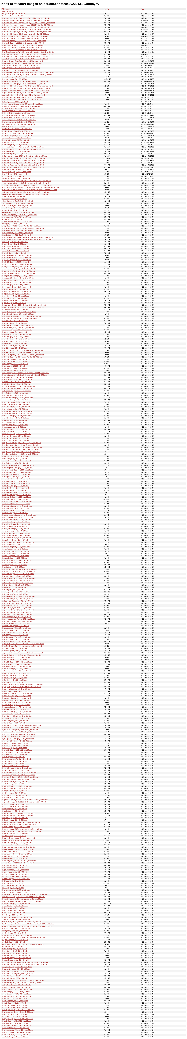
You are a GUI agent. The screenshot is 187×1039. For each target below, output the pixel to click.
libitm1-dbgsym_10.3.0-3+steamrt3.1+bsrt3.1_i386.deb (20, 727)
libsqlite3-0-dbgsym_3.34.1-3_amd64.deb (16, 339)
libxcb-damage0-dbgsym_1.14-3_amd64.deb (17, 470)
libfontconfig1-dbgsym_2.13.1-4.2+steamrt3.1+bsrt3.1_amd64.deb (24, 894)
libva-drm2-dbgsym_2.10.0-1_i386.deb (15, 404)
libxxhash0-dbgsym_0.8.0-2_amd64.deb (16, 641)
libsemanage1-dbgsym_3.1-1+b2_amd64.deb (17, 325)
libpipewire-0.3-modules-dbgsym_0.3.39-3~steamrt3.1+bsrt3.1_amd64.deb (27, 86)
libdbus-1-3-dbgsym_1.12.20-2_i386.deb (16, 827)
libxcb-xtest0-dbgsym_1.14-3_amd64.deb (16, 551)
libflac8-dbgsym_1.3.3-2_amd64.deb (14, 809)
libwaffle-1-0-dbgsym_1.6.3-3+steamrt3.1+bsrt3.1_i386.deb (22, 230)
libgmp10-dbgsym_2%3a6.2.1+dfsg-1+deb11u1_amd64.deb (22, 61)
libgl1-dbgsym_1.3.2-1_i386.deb (13, 910)
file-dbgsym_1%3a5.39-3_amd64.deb (15, 931)
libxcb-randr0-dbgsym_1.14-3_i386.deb (15, 499)
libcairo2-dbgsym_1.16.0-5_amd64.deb (15, 1014)
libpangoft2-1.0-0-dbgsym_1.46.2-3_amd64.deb (18, 273)
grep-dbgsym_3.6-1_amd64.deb (13, 946)
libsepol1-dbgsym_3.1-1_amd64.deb (14, 332)
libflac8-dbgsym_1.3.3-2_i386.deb (13, 811)
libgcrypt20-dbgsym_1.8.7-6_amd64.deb (16, 903)
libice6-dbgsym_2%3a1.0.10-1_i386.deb (16, 718)
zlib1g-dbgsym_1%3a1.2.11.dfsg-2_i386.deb (17, 203)
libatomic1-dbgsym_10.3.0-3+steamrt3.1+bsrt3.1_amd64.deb (23, 980)
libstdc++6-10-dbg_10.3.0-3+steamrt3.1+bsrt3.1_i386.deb (21, 352)
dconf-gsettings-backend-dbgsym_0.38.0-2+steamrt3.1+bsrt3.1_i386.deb (27, 926)
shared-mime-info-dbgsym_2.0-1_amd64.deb (17, 221)
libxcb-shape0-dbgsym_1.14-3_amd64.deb (16, 519)
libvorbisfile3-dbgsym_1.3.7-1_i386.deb (15, 440)
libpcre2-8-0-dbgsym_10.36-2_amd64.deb (16, 246)
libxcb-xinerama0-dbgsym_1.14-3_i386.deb (17, 544)
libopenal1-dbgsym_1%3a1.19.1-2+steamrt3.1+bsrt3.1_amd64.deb (25, 800)
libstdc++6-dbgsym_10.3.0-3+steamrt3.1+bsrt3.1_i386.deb (22, 357)
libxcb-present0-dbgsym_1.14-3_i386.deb (16, 495)
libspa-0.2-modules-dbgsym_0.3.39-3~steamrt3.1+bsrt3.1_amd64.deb (26, 90)
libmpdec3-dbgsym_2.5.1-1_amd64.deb (15, 766)
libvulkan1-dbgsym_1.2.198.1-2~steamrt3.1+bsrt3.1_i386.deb (23, 43)
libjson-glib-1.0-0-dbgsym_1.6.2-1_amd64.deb (18, 739)
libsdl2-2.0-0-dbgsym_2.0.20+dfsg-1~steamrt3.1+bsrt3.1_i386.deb (24, 38)
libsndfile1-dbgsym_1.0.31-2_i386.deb (15, 153)
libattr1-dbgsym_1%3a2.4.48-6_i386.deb (16, 992)
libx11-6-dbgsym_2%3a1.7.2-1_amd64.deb (17, 129)
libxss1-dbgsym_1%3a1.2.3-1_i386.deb (15, 630)
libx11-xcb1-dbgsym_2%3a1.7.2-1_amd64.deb (18, 133)
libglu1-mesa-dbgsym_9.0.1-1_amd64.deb (16, 671)
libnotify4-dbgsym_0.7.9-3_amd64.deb (15, 790)
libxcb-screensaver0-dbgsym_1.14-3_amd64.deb (19, 515)
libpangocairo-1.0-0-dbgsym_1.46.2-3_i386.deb (18, 271)
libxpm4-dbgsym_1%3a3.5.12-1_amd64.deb (17, 605)
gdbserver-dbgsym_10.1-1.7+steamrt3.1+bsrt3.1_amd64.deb (23, 944)
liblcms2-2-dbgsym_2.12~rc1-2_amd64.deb (17, 750)
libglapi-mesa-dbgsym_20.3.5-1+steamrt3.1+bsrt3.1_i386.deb (23, 163)
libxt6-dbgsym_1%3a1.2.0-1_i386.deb (15, 635)
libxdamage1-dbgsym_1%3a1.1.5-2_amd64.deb (18, 578)
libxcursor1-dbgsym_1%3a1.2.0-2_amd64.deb (18, 574)
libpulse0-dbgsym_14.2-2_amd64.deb (15, 300)
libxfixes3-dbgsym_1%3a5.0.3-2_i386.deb (16, 585)
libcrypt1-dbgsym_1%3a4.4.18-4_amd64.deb (17, 1030)
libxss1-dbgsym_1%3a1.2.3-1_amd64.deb (16, 628)
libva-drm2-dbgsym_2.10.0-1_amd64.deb (16, 402)
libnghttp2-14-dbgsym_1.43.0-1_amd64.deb (17, 786)
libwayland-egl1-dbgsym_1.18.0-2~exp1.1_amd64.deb (21, 452)
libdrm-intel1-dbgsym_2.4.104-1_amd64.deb (17, 842)
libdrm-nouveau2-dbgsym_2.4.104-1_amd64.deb (19, 847)
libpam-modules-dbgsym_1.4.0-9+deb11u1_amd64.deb (21, 106)
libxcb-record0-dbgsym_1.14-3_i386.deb (16, 504)
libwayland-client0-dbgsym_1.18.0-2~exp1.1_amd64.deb (21, 443)
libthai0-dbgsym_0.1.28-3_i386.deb (14, 370)
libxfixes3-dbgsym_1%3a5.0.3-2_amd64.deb (17, 583)
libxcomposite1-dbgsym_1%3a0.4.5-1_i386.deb (18, 571)
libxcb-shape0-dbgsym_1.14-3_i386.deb (16, 522)
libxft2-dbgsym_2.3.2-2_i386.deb (13, 590)
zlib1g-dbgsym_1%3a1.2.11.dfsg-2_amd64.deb (18, 201)
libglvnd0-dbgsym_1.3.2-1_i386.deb (14, 678)
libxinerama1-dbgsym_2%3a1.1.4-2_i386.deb (17, 598)
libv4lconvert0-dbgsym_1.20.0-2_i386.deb (16, 400)
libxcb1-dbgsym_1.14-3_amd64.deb (14, 565)
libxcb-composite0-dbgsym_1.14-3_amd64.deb (18, 465)
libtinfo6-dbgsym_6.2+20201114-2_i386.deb (17, 379)
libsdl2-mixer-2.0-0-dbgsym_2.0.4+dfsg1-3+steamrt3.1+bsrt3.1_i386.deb (27, 239)
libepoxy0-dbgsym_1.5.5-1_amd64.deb (15, 870)
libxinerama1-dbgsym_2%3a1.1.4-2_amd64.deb (18, 596)
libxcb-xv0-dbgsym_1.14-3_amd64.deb (15, 556)
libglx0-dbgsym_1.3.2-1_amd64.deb (14, 680)
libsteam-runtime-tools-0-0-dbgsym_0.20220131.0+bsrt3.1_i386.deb (25, 20)
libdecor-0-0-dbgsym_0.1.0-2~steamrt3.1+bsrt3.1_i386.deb (22, 47)
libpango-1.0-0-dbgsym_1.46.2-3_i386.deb (16, 266)
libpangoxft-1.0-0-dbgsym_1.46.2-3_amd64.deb (18, 278)
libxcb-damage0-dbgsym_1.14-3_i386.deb (16, 472)
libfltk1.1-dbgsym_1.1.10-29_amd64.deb (16, 890)
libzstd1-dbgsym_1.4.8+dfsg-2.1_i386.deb (16, 208)
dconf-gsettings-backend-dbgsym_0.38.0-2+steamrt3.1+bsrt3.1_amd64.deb (28, 924)
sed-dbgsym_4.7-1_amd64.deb (12, 219)
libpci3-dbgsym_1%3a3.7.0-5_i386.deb (15, 285)
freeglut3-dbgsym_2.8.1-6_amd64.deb (15, 940)
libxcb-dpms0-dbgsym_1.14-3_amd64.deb (16, 474)
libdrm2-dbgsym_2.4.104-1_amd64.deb (15, 856)
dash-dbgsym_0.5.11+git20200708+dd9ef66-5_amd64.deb (22, 921)
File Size (107, 9)
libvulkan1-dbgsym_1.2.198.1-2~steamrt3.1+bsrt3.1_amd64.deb (24, 41)
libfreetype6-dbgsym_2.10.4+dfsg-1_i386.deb (17, 815)
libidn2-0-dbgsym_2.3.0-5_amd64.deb (15, 721)
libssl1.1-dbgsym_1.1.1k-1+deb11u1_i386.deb (18, 122)
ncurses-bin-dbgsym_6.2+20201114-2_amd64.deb (19, 215)
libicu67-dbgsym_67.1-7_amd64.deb (14, 174)
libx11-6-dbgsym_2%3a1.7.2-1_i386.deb (16, 131)
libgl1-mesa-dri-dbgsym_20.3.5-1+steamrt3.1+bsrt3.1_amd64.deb (24, 156)
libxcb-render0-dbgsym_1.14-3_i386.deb (16, 508)
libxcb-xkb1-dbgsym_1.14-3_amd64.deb (16, 547)
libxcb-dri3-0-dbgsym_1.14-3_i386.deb (15, 486)
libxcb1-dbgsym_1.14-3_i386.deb (13, 567)
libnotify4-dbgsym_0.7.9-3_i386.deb (14, 793)
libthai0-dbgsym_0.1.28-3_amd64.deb (15, 368)
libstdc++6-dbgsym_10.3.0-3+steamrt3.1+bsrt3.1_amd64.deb (23, 355)
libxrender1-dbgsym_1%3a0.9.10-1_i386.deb (17, 621)
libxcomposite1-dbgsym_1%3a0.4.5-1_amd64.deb (19, 569)
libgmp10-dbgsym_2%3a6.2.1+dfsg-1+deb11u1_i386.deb (21, 63)
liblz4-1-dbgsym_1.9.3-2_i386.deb (13, 757)
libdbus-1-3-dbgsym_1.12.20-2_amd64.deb (17, 917)
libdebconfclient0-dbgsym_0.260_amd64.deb (17, 169)
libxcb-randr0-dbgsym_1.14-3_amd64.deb (16, 497)
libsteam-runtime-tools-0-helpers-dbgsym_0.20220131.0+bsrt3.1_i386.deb (27, 25)
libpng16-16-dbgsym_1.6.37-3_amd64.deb (16, 291)
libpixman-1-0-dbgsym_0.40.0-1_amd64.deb (17, 255)
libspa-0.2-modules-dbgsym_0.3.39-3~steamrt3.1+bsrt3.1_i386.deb (25, 93)
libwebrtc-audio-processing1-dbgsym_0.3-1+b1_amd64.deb (22, 97)
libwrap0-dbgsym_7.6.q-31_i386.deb (14, 458)
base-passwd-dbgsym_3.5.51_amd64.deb (16, 172)
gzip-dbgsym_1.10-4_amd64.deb (13, 912)
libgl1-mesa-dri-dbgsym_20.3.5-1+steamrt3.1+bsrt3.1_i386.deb (23, 158)
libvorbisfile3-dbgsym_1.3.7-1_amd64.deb (16, 438)
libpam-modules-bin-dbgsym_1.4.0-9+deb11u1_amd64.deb (22, 104)
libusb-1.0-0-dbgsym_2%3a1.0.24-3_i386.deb (17, 388)
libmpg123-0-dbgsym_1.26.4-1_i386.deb (16, 770)
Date (142, 9)
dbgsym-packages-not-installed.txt (13, 14)
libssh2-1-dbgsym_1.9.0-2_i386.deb (14, 348)
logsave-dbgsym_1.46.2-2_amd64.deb (15, 210)
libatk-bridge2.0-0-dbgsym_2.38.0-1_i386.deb (17, 974)
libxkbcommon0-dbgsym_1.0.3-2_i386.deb (16, 603)
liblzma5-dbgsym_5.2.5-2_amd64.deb (15, 648)
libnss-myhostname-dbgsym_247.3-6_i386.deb (18, 117)
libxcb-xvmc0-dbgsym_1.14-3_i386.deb (15, 562)
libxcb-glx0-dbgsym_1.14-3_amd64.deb (15, 488)
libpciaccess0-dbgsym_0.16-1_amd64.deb (16, 287)
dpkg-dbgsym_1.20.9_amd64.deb (13, 915)
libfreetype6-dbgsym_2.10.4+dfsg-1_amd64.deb (18, 813)
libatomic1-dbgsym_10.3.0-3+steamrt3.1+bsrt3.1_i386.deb (22, 982)
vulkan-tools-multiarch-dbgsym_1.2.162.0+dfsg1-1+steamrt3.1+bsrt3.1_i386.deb (29, 190)
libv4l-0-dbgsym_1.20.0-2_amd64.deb (15, 393)
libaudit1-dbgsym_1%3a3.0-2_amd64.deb (16, 994)
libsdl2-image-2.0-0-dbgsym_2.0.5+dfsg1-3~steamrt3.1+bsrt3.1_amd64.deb (28, 72)
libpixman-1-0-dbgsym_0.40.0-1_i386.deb (16, 257)
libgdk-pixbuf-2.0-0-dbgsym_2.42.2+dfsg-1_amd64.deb (21, 822)
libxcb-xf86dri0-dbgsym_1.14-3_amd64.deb (17, 533)
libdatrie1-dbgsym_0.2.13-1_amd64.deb (15, 1034)
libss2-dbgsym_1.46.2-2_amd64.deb (14, 343)
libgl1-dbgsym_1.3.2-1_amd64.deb (14, 908)
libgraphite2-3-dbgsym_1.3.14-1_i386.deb (16, 696)
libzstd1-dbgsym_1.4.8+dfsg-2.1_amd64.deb (17, 206)
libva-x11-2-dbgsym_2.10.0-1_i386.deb (15, 418)
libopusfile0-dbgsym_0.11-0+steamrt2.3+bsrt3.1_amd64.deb (22, 653)
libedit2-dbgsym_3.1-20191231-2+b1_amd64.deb (19, 861)
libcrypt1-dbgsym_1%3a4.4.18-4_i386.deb (16, 1032)
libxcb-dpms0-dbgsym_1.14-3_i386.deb (15, 477)
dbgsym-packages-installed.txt (12, 16)
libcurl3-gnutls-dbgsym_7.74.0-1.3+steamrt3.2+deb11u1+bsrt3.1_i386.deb (27, 54)
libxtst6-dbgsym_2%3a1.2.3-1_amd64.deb (16, 637)
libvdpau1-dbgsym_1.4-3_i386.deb (14, 427)
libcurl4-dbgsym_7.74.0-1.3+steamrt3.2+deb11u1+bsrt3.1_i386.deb (25, 59)
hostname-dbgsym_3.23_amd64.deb (14, 949)
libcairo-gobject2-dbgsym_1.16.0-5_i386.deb (17, 1012)
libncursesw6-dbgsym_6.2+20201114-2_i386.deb (19, 779)
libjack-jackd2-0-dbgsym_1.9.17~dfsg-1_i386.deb (19, 732)
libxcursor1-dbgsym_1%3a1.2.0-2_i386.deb (17, 576)
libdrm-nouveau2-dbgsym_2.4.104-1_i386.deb (18, 849)
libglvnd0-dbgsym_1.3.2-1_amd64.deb (15, 675)
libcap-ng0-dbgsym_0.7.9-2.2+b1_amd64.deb (17, 1019)
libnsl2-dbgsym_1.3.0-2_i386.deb (13, 797)
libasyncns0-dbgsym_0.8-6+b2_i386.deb (16, 969)
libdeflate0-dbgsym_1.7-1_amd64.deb (15, 833)
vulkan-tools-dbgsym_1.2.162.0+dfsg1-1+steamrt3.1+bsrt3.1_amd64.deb (27, 185)
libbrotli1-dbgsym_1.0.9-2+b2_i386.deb (15, 998)
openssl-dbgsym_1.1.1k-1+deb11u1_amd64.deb (18, 124)
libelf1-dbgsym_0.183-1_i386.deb (13, 867)
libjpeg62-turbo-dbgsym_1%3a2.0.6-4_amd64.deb (19, 734)
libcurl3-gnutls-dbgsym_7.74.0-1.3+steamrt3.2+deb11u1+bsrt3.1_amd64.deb (28, 52)
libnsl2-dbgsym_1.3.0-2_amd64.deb (14, 795)
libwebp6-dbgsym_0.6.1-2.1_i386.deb (15, 79)
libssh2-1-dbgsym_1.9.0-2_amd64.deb (15, 345)
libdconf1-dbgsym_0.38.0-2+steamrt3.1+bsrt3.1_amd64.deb (22, 829)
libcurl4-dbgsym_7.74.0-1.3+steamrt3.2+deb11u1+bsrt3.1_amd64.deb (26, 56)
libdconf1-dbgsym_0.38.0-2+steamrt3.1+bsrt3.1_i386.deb (21, 831)
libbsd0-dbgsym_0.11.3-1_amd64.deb (15, 1001)
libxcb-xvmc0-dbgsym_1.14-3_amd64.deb (16, 560)
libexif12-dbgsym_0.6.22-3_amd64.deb (15, 874)
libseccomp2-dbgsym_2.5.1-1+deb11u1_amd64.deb (20, 65)
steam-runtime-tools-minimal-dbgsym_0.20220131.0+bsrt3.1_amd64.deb (27, 29)
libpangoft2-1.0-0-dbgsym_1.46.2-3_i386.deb (17, 276)
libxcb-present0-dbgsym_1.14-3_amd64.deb (17, 492)
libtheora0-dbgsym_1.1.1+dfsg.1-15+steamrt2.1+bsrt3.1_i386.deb (24, 375)
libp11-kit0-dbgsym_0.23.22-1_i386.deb (15, 262)
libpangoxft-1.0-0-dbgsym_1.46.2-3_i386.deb (17, 280)
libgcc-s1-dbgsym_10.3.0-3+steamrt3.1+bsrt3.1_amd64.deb (22, 899)
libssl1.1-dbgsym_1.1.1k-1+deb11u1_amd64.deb (19, 120)
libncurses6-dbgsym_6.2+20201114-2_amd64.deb (19, 772)
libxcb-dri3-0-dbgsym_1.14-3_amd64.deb (16, 483)
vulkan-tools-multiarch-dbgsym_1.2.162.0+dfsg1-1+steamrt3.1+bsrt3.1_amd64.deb (30, 187)
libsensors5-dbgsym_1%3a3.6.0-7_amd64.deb (18, 327)
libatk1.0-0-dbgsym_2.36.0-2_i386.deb (15, 978)
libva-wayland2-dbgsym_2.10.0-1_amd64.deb (18, 411)
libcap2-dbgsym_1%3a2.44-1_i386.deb (15, 1023)
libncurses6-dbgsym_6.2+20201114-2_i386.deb (18, 775)
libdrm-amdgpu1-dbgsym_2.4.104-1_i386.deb (17, 840)
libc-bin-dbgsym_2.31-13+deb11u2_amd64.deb (18, 111)
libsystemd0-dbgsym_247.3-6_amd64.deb (16, 138)
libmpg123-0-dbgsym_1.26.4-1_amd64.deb (17, 768)
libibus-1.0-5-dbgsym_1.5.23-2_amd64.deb (17, 711)
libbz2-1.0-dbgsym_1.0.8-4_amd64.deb (15, 1005)
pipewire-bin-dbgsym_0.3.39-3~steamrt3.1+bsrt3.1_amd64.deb (23, 95)
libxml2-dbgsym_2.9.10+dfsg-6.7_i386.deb (16, 235)
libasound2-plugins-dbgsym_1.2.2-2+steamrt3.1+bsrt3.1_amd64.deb (25, 962)
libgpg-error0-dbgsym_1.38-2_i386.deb (15, 691)
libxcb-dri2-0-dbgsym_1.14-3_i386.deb (15, 481)
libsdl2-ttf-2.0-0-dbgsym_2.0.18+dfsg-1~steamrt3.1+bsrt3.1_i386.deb (25, 34)
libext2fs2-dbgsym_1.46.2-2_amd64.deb (16, 879)
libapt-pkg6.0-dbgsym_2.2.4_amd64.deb (16, 955)
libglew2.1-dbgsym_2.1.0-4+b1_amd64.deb (17, 662)
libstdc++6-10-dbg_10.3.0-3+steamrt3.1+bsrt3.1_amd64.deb (22, 350)
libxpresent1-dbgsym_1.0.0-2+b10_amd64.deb (18, 610)
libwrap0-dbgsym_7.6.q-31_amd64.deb (15, 456)
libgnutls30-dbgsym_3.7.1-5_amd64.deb (16, 657)
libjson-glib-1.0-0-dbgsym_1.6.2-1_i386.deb (17, 741)
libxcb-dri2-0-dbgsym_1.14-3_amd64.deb (16, 479)
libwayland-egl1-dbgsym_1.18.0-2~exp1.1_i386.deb (20, 454)
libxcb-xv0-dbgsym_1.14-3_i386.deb (14, 558)
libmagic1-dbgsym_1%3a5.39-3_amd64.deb (17, 759)
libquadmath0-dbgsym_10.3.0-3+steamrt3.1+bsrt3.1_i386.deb (23, 307)
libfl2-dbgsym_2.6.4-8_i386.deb (13, 888)
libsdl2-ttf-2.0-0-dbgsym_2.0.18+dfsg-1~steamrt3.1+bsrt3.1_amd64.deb (26, 32)
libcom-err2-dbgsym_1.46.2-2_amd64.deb (16, 1025)
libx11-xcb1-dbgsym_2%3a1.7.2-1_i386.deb (17, 135)
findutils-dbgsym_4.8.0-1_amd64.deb (14, 933)
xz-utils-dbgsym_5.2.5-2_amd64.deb (14, 199)
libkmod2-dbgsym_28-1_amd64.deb (14, 748)
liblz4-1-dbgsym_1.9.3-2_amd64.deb (14, 754)
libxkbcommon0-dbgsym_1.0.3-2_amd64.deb (17, 601)
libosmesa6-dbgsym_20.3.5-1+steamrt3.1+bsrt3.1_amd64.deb (23, 147)
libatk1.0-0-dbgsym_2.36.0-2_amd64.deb (16, 976)
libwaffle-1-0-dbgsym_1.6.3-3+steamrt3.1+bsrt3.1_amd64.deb (23, 228)
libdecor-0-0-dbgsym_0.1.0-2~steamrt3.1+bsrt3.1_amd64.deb (23, 45)
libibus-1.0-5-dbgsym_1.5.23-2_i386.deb (16, 714)
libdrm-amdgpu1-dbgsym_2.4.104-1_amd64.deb (18, 838)
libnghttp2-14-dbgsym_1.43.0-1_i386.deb (16, 788)
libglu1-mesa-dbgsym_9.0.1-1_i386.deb (15, 673)
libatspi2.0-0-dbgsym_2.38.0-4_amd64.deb (16, 985)
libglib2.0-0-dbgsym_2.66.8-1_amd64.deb (16, 666)
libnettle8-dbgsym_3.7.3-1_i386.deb (14, 784)
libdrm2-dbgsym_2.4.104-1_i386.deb (14, 858)
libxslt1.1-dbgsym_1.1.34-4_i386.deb (14, 253)
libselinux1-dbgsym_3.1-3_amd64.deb (15, 321)
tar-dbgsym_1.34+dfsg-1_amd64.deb (14, 224)
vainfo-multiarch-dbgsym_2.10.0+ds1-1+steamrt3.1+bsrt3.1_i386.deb (25, 183)
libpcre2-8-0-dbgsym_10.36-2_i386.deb (15, 248)
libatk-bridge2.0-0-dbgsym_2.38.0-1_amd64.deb (18, 971)
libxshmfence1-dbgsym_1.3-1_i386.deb (15, 626)
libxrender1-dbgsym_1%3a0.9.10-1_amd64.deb (18, 619)
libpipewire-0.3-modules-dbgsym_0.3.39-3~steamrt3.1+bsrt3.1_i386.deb (27, 88)
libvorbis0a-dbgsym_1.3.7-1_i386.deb (15, 431)
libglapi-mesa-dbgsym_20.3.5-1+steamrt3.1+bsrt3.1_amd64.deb (24, 160)
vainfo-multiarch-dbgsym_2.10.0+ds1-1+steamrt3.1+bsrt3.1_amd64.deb (26, 181)
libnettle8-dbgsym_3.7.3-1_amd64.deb (15, 782)
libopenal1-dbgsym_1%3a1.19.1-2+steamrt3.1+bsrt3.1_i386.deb (24, 802)
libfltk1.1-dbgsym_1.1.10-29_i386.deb (15, 892)
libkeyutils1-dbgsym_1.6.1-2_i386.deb (15, 745)
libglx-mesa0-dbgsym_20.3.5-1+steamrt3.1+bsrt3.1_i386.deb (23, 167)
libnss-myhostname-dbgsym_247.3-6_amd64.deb (19, 115)
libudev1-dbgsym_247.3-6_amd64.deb (15, 142)
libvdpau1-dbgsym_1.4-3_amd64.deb (15, 425)
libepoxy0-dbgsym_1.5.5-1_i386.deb (14, 872)
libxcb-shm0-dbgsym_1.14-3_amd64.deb (16, 524)
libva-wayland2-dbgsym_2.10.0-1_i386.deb (17, 413)
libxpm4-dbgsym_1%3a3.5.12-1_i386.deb (16, 608)
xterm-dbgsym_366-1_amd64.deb (13, 196)
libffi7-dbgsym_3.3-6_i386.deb (12, 883)
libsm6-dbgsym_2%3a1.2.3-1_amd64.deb (16, 334)
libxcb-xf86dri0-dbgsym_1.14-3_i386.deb (16, 535)
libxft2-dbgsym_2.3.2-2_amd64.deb (14, 587)
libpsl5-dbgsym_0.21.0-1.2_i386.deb (14, 298)
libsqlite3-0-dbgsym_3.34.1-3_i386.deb (15, 341)
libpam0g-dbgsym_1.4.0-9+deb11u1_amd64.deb (18, 108)
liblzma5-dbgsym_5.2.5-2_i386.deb (14, 650)
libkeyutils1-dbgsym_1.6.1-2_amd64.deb (16, 743)
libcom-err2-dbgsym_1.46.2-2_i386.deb (15, 1028)
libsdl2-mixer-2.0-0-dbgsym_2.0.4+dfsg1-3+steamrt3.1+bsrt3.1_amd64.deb (27, 237)
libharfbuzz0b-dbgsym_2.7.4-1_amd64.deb (16, 702)
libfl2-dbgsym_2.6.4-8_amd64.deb (13, 885)
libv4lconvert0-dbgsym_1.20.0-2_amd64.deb (17, 398)
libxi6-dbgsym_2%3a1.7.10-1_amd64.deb (16, 592)
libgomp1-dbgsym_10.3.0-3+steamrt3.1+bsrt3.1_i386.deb (21, 687)
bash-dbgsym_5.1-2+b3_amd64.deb (14, 126)
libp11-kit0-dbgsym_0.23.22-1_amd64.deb (16, 260)
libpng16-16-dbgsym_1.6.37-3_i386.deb (16, 294)
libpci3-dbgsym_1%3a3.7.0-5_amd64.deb (16, 282)
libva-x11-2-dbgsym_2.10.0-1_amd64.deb (16, 416)
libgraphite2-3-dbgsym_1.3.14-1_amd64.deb (17, 693)
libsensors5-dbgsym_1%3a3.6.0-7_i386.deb (17, 330)
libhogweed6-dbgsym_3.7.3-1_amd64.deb (16, 707)
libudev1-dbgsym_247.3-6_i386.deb (14, 145)
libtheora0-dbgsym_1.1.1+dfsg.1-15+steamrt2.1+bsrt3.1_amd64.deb (25, 373)
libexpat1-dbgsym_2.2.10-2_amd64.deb (15, 804)
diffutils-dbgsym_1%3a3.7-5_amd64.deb (16, 928)
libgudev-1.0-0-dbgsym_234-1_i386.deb (16, 700)
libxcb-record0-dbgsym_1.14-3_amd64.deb (17, 501)
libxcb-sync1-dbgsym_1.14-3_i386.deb (15, 531)
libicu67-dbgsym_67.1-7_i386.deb (13, 176)
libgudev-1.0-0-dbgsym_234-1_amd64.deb (16, 698)
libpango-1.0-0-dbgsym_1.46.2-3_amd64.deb (17, 264)
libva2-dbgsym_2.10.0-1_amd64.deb (14, 420)
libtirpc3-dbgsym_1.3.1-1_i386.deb (14, 244)
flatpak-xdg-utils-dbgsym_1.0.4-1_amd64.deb (17, 935)
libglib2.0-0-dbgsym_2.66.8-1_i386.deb (15, 669)
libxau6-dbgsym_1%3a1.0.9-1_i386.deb (15, 463)
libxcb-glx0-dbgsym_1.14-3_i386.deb (14, 490)
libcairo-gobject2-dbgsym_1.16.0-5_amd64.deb (18, 1010)
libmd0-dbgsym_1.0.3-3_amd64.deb (14, 761)
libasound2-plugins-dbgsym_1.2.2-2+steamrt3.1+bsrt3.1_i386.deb (24, 964)
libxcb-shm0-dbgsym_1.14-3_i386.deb (15, 526)
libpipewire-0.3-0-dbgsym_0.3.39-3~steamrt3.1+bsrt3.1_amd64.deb (25, 81)
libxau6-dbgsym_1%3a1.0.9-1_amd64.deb (16, 461)
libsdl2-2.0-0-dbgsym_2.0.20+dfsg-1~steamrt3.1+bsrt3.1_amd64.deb (25, 36)
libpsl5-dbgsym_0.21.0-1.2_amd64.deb (15, 296)
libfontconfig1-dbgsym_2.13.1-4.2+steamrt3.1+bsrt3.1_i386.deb (23, 897)
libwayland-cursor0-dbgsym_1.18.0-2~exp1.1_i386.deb (21, 449)
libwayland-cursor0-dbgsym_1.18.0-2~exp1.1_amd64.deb (22, 447)
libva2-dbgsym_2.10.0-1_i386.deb (13, 422)
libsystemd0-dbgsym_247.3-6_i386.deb (15, 140)
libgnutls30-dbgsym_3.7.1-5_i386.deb (15, 659)
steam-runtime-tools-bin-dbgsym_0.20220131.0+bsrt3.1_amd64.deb (25, 27)
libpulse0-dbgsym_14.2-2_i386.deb (14, 303)
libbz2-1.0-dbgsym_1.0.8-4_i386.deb (14, 1007)
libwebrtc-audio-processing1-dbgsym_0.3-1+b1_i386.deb (21, 99)
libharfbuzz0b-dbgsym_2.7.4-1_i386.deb (16, 705)
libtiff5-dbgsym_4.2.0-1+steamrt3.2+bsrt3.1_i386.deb (20, 70)
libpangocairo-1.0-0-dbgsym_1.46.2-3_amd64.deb (19, 269)
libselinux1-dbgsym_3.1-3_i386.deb (14, 323)
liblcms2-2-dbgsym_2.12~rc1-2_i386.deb (16, 752)
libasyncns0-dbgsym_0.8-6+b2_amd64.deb (17, 967)
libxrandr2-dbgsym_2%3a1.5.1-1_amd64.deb (17, 614)
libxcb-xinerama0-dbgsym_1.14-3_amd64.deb (18, 542)
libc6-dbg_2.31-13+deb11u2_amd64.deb (16, 113)
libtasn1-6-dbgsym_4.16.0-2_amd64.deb (16, 359)
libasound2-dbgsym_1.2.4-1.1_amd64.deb (16, 958)
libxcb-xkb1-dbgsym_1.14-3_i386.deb (15, 549)
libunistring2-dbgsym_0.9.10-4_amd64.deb (16, 382)
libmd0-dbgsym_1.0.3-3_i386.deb (13, 763)
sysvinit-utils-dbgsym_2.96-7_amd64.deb (16, 178)
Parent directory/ (7, 11)
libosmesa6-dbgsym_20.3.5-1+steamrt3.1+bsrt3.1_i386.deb (22, 149)
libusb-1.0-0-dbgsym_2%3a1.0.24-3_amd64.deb (18, 386)
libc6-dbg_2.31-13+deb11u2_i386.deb (15, 102)
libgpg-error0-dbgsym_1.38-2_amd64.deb (16, 689)
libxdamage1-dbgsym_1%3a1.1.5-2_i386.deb (17, 580)
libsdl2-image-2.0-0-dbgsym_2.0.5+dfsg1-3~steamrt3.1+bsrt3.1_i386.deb (27, 74)
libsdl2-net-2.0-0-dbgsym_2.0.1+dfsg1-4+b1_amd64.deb (21, 316)
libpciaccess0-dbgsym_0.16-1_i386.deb (15, 289)
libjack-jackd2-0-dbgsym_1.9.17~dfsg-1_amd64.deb (20, 729)
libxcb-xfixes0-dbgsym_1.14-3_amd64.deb (16, 537)
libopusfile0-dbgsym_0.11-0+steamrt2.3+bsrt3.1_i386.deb (21, 655)
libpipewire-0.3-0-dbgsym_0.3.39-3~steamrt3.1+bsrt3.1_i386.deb (24, 84)
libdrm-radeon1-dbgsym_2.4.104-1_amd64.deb (18, 851)
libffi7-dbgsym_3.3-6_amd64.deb (13, 881)
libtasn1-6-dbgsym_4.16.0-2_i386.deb (15, 361)
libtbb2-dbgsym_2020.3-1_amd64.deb (15, 364)
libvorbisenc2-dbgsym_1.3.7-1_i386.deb (16, 436)
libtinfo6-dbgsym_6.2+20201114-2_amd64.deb (18, 377)
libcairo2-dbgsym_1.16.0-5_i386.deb (14, 1016)
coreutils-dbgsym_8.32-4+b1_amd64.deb (16, 919)
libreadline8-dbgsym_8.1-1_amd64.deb (15, 309)
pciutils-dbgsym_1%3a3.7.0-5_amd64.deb (16, 217)
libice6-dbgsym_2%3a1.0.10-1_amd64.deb (17, 716)
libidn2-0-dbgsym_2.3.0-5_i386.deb (14, 723)
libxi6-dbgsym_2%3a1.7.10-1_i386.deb (15, 594)
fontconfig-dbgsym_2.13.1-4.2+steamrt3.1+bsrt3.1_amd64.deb (23, 937)
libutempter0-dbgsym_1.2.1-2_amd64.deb (16, 391)
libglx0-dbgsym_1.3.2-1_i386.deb (13, 682)
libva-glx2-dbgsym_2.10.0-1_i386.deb (15, 409)
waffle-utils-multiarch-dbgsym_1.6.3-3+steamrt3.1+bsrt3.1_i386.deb (25, 194)
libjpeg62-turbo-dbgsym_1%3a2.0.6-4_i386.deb (18, 736)
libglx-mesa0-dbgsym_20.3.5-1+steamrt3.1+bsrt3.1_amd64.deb (23, 165)
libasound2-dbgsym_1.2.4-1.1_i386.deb (15, 960)
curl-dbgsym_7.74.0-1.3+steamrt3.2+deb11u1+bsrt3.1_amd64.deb (24, 50)
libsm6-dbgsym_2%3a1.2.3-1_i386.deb (15, 337)
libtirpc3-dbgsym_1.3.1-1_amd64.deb (15, 242)
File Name (5, 9)
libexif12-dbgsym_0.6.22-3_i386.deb (14, 876)
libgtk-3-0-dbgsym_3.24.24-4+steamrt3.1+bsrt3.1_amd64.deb (23, 644)
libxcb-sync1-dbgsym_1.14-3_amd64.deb (16, 529)
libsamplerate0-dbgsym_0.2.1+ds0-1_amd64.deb (19, 312)
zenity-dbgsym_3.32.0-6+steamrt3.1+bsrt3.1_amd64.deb (21, 226)
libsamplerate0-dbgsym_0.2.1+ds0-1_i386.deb (18, 314)
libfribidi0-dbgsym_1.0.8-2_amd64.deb (15, 818)
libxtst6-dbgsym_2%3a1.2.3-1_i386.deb (15, 639)
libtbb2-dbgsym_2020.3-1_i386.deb (14, 366)
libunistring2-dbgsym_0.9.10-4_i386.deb (16, 384)
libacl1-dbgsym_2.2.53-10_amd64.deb (15, 951)
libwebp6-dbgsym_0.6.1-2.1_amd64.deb (16, 77)
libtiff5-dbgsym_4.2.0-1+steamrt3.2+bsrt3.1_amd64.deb (21, 68)
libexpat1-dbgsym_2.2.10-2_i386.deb (15, 806)
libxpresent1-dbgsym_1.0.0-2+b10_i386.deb (17, 612)
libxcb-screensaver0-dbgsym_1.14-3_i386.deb (18, 517)
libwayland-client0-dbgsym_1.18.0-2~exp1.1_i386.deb (20, 445)
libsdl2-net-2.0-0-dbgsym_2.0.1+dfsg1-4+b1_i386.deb (20, 318)
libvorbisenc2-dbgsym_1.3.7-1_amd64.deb (16, 434)
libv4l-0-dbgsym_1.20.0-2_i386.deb (14, 395)
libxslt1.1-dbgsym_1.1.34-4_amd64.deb (15, 251)
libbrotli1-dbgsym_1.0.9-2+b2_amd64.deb (16, 996)
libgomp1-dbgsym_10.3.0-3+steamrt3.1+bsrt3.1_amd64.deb (22, 684)
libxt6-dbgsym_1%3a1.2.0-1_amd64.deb (16, 632)
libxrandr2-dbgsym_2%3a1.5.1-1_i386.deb (16, 617)
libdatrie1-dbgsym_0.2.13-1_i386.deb (15, 1037)
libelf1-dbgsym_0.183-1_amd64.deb (14, 865)
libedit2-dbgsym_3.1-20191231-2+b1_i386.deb (18, 863)
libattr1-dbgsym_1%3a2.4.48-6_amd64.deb (17, 989)
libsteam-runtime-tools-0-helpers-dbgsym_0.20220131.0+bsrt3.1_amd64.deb (28, 23)
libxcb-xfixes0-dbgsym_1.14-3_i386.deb (15, 540)
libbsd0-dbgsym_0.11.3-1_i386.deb (14, 1003)
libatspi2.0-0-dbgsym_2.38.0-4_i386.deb (16, 987)
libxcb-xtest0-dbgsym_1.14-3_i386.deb (15, 553)
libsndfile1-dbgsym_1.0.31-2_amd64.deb (16, 151)
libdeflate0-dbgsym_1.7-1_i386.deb (14, 836)
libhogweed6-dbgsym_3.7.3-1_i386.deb (15, 709)
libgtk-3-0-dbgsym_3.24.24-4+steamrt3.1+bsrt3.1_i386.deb (22, 646)
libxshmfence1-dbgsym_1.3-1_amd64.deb (16, 623)
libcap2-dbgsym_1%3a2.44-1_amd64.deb (16, 1021)
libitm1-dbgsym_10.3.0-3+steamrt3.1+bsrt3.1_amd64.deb (21, 725)
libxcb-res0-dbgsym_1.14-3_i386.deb (15, 513)
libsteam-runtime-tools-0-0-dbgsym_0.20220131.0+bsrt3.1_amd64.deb (26, 18)
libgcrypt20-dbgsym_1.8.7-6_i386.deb (15, 906)
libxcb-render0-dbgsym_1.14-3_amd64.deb (17, 506)
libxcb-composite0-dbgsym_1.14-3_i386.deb (17, 468)
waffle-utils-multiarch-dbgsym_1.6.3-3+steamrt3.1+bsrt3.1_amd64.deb (26, 192)
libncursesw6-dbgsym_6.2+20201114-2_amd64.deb (20, 777)
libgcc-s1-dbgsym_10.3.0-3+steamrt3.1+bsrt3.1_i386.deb (21, 901)
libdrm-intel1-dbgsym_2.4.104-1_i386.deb (16, 845)
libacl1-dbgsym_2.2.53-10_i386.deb (14, 953)
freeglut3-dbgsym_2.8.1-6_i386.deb (14, 942)
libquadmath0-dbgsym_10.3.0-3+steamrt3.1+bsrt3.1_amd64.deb (24, 305)
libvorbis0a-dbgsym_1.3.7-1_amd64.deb (16, 429)
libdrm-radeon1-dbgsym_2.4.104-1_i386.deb (17, 854)
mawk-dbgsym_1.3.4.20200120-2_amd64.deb (18, 212)
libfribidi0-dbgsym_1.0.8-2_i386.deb (14, 820)
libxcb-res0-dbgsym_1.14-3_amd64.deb (15, 510)
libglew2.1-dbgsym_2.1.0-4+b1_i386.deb (16, 664)
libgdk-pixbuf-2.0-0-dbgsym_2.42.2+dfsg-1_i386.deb (20, 824)
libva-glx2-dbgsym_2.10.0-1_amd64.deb (16, 406)
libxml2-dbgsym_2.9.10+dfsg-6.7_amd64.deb (17, 233)
